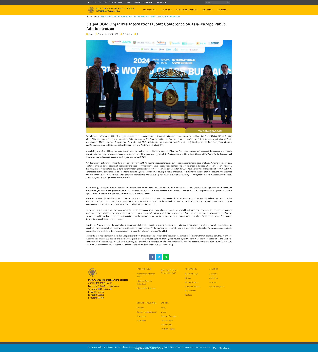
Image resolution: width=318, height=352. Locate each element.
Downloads (141, 316)
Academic (165, 10)
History (188, 278)
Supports (206, 10)
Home (89, 16)
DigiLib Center (148, 2)
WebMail (137, 2)
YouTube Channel (168, 329)
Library (120, 2)
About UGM (92, 2)
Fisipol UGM (103, 2)
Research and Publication (147, 312)
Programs (213, 282)
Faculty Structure (192, 282)
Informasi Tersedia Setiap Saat (144, 282)
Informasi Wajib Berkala (146, 288)
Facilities (188, 295)
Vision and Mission (192, 286)
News (96, 16)
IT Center (113, 2)
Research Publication (186, 10)
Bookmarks (141, 320)
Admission (213, 278)
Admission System (216, 286)
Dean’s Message (191, 274)
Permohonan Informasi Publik (146, 275)
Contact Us (222, 10)
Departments (190, 290)
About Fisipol (149, 10)
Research (129, 2)
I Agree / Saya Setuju (221, 348)
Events (163, 312)
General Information (169, 316)
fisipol (129, 34)
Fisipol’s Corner (167, 320)
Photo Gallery (166, 324)
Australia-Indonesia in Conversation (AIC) (169, 271)
